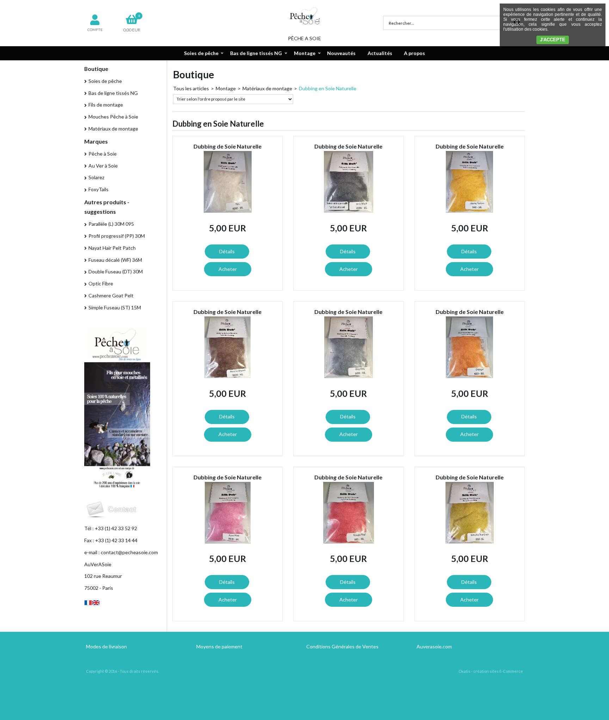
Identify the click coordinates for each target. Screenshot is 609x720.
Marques (96, 141)
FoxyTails (98, 189)
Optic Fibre (100, 283)
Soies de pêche (201, 53)
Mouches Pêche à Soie (113, 117)
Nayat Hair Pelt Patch (112, 248)
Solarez (96, 177)
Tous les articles (191, 88)
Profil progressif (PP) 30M (116, 236)
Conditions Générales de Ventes (342, 646)
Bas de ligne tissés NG (256, 53)
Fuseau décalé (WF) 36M (115, 260)
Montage (304, 53)
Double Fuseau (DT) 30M (115, 271)
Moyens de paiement (219, 646)
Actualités (380, 53)
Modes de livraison (106, 646)
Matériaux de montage (113, 129)
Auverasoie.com (434, 646)
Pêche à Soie (102, 154)
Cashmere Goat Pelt (111, 295)
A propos (414, 53)
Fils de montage (105, 105)
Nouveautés (341, 53)
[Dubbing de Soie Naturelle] (228, 211)
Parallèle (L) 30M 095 (111, 224)
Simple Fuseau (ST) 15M (114, 307)
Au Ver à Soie (103, 166)
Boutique (96, 68)
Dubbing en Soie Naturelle (327, 88)
